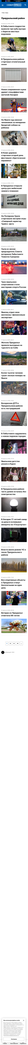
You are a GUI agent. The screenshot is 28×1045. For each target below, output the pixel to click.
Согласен (14, 1039)
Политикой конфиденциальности (11, 1035)
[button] (7, 643)
